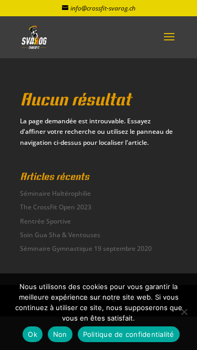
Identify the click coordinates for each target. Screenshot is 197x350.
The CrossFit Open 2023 (55, 207)
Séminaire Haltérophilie (55, 193)
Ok (32, 334)
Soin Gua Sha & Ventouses (60, 234)
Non (60, 334)
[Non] (184, 311)
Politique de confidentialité (128, 334)
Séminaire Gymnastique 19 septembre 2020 (86, 248)
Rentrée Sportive (45, 221)
